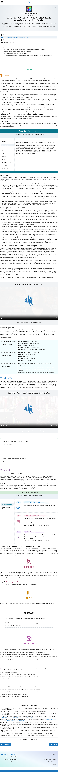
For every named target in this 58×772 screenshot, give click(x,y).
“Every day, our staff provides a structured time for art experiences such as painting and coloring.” (25, 652)
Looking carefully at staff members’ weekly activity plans (15, 679)
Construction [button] (5, 148)
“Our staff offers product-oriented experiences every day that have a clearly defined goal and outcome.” (26, 654)
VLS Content (53, 754)
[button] (22, 137)
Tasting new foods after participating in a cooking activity (15, 696)
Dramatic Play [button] (5, 145)
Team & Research (52, 761)
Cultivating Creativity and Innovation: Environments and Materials (16, 39)
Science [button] (3, 150)
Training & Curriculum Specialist (29, 13)
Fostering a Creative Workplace (9, 42)
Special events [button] (5, 168)
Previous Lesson (5, 744)
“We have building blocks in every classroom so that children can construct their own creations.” (24, 660)
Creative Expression (29, 15)
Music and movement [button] (6, 162)
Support (47, 1)
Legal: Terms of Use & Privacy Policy (12, 761)
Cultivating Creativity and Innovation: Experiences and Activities (16, 37)
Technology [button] (4, 165)
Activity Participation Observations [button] (6, 508)
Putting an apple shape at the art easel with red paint (14, 694)
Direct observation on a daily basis (10, 672)
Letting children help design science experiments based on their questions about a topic (22, 692)
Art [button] (3, 153)
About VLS (54, 757)
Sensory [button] (4, 156)
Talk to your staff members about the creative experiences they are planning (20, 676)
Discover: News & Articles (50, 759)
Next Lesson (54, 744)
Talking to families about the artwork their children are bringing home (18, 674)
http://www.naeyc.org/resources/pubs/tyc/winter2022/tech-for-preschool (17, 717)
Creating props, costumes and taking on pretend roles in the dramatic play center (21, 689)
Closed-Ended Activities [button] (7, 504)
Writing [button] (4, 159)
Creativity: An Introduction (8, 34)
